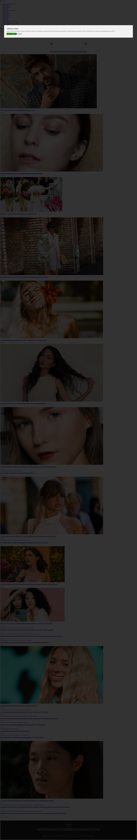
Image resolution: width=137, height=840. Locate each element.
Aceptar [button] (9, 33)
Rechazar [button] (14, 33)
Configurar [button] (20, 33)
